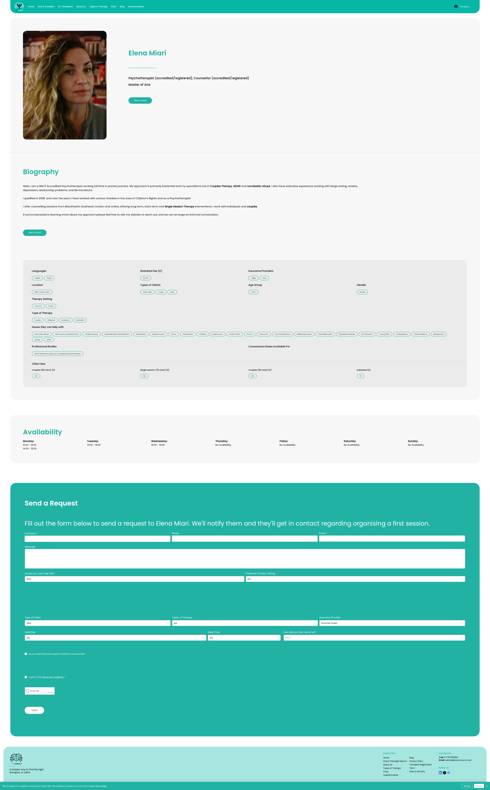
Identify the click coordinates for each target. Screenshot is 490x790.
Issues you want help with (39, 573)
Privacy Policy (416, 761)
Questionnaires (390, 775)
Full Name (30, 533)
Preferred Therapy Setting (260, 573)
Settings (467, 786)
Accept (479, 786)
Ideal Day (30, 632)
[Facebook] (448, 772)
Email (322, 533)
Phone (175, 533)
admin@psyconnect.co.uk (458, 760)
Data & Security (417, 771)
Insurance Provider (330, 617)
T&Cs (412, 768)
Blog (411, 757)
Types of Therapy (182, 617)
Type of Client (33, 617)
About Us (387, 764)
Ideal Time (214, 632)
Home (386, 757)
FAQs (385, 771)
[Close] (486, 786)
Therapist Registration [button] (420, 764)
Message (30, 547)
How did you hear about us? (300, 632)
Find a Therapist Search (395, 761)
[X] (444, 772)
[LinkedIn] (440, 772)
